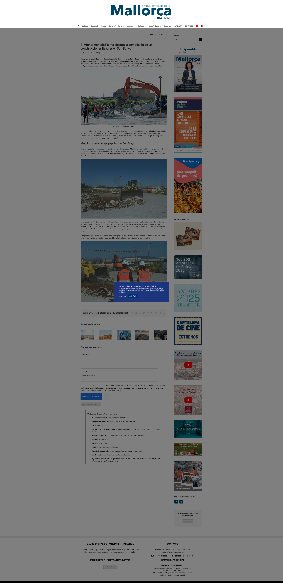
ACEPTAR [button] (132, 296)
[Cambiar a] (197, 26)
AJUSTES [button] (122, 296)
